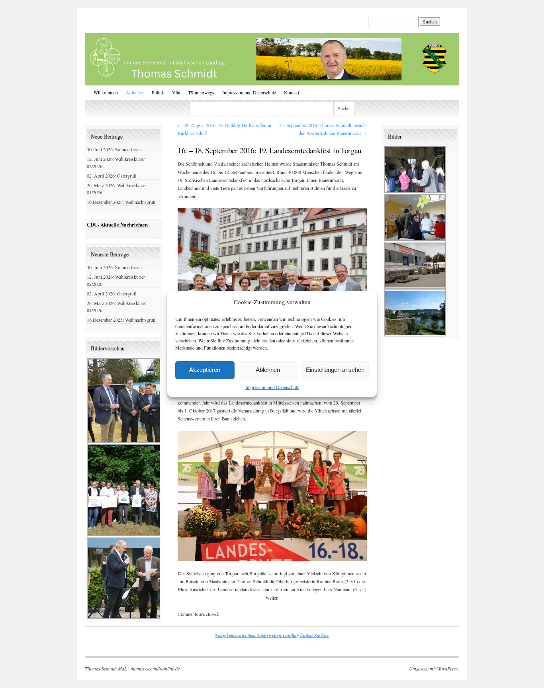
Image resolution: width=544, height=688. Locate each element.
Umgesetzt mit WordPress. (434, 668)
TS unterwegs (201, 92)
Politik (158, 92)
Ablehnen (268, 369)
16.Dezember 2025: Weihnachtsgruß (121, 202)
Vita (176, 92)
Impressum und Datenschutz (272, 387)
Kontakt (291, 92)
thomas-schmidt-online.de (155, 668)
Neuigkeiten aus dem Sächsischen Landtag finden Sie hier (272, 635)
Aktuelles (135, 92)
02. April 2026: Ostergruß (111, 175)
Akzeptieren (204, 369)
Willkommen (106, 92)
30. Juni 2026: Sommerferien (114, 149)
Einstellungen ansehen (335, 369)
